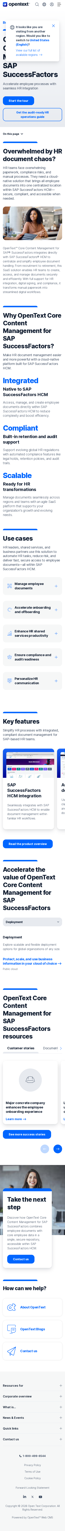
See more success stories (27, 1134)
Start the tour (18, 101)
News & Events (13, 1418)
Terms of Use (32, 1471)
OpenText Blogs (32, 1329)
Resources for (13, 1385)
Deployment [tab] (14, 922)
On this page (11, 133)
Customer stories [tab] (20, 1048)
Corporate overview (17, 1396)
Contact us (21, 1259)
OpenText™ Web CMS (40, 1517)
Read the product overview (28, 844)
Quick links (10, 1428)
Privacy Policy (32, 1465)
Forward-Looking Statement (32, 1487)
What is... (9, 1407)
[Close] (53, 25)
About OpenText (33, 1307)
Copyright (11, 1505)
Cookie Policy (32, 1478)
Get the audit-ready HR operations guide (32, 115)
